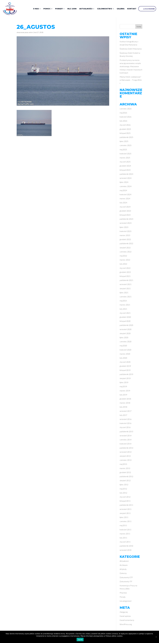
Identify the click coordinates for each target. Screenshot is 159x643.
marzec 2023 (125, 235)
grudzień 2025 (125, 129)
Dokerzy (123, 573)
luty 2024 (123, 202)
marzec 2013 (125, 468)
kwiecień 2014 (125, 444)
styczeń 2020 (125, 362)
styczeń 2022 (125, 268)
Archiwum (124, 565)
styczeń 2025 (125, 162)
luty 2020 (123, 358)
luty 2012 (123, 493)
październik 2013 (126, 448)
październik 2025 (126, 137)
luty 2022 (123, 264)
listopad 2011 (125, 501)
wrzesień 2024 (125, 178)
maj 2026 (123, 113)
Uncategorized (125, 601)
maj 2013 (123, 464)
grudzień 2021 (125, 272)
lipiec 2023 (124, 227)
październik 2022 (126, 243)
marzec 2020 (125, 354)
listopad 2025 (125, 133)
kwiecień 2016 (125, 423)
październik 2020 (126, 325)
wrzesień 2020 (125, 329)
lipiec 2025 (124, 141)
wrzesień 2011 (125, 509)
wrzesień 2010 (125, 550)
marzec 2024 (125, 198)
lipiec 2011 (124, 517)
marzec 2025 (125, 157)
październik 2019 (126, 374)
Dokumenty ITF (126, 581)
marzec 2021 (125, 305)
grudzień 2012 (125, 472)
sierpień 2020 (125, 333)
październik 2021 (126, 280)
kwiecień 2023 (125, 231)
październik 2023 (126, 219)
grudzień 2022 (125, 239)
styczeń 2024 (125, 207)
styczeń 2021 (125, 313)
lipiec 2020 (124, 337)
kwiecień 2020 (125, 350)
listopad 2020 (125, 321)
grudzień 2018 (125, 399)
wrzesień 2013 (125, 452)
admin (31, 32)
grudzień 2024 (125, 166)
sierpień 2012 (125, 480)
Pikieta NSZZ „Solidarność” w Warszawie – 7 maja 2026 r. (131, 80)
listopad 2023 (125, 215)
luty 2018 (123, 407)
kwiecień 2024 (125, 194)
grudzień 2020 (125, 317)
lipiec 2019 (124, 382)
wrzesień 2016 (125, 419)
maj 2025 (123, 149)
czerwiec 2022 (125, 252)
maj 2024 (123, 190)
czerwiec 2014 (125, 439)
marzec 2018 (125, 403)
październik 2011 (126, 505)
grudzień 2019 (125, 366)
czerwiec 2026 (125, 108)
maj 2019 (123, 386)
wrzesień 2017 (125, 411)
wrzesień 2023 (125, 223)
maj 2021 (123, 301)
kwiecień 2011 (125, 529)
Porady (122, 597)
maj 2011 (123, 525)
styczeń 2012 (125, 497)
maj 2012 (123, 489)
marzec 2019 (125, 390)
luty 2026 (123, 121)
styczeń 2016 (125, 427)
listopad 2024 (125, 170)
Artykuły (123, 569)
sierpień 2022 (125, 247)
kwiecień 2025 (125, 153)
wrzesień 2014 (125, 435)
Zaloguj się (124, 612)
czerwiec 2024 (125, 186)
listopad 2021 (125, 276)
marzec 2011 (125, 533)
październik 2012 (126, 476)
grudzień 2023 (125, 211)
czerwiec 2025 (125, 145)
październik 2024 (126, 174)
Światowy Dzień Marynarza (131, 49)
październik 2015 (126, 431)
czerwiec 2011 (125, 521)
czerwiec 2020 (125, 341)
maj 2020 (123, 345)
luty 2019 (123, 395)
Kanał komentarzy (127, 620)
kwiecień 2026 (125, 117)
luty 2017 (123, 415)
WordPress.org (126, 624)
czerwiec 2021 (125, 296)
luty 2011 (123, 538)
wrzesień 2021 (125, 284)
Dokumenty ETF (126, 577)
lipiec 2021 (124, 292)
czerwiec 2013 (125, 460)
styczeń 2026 (125, 125)
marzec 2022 (125, 260)
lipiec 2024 (124, 182)
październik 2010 (126, 546)
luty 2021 (123, 309)
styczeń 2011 (125, 542)
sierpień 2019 (125, 378)
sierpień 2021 (125, 288)
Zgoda (80, 639)
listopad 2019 (125, 370)
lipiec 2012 (124, 484)
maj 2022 (123, 256)
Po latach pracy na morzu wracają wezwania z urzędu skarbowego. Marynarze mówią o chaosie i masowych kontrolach (131, 66)
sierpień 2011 (125, 513)
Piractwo (123, 593)
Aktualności (124, 561)
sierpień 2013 (125, 456)
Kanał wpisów (125, 616)
